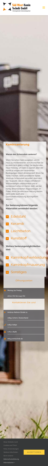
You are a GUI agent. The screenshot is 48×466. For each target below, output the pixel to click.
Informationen (8, 462)
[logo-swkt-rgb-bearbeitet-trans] (17, 3)
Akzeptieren (34, 452)
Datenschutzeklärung (11, 459)
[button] (25, 216)
